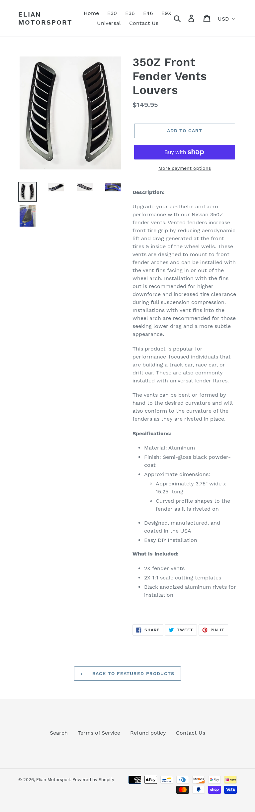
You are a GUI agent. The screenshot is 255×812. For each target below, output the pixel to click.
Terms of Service (99, 733)
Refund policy (148, 733)
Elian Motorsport (45, 18)
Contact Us (190, 733)
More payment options (184, 168)
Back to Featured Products (132, 673)
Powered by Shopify (93, 779)
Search (59, 733)
